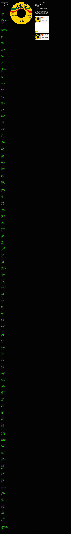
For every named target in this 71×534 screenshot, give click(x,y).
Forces (2, 255)
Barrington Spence (3, 175)
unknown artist (3, 499)
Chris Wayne (2, 208)
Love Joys (2, 360)
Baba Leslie (2, 171)
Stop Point (2, 129)
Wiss (1, 519)
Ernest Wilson (3, 244)
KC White (2, 334)
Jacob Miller (2, 300)
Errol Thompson (3, 248)
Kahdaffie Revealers (3, 89)
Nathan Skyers (3, 392)
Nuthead (2, 399)
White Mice (2, 514)
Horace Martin (3, 287)
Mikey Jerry (2, 381)
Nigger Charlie (3, 394)
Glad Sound (2, 71)
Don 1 (2, 55)
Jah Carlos (2, 302)
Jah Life (2, 82)
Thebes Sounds (3, 137)
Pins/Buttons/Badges (4, 20)
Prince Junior (2, 424)
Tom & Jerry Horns (3, 487)
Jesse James (2, 313)
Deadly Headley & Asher (4, 224)
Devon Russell (3, 228)
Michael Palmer (3, 374)
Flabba (2, 63)
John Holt (2, 319)
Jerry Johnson (3, 312)
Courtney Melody (3, 217)
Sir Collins (2, 121)
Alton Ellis (2, 161)
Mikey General (3, 373)
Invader (2, 77)
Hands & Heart (3, 276)
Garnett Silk (2, 263)
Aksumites (2, 155)
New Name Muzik (3, 104)
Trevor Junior (3, 494)
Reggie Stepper (3, 433)
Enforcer (2, 242)
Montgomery (3, 386)
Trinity (2, 495)
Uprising (2, 143)
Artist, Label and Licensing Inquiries (4, 528)
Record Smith (3, 114)
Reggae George (3, 432)
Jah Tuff (2, 308)
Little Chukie (2, 352)
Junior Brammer (3, 325)
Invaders (2, 295)
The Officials (3, 400)
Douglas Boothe (3, 235)
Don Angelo (2, 231)
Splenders (2, 466)
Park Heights (3, 109)
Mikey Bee (2, 379)
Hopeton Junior (3, 282)
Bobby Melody (3, 190)
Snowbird (2, 124)
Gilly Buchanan (3, 269)
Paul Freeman (3, 413)
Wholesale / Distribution (4, 526)
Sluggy (2, 461)
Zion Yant (2, 149)
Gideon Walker (3, 267)
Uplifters (2, 500)
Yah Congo (2, 148)
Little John (2, 353)
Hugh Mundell (3, 289)
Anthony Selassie (3, 168)
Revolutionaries (3, 434)
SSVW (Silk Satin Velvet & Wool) (4, 468)
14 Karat (2, 31)
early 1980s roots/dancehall (3, 26)
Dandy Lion (2, 222)
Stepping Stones (3, 472)
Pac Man (2, 405)
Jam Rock (2, 85)
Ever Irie (2, 249)
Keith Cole (2, 335)
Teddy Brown (3, 481)
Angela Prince (3, 164)
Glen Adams (2, 273)
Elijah (2, 241)
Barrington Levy (3, 174)
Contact (2, 530)
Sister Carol (2, 458)
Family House (3, 61)
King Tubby (2, 341)
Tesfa (2, 136)
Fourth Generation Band (4, 256)
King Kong (2, 340)
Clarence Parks (3, 210)
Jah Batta (2, 301)
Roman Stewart (3, 440)
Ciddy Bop (2, 209)
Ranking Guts (3, 426)
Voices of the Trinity (3, 507)
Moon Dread (2, 387)
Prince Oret (2, 425)
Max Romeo (2, 367)
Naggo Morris (3, 391)
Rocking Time (3, 115)
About (2, 522)
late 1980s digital (3, 29)
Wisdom (2, 147)
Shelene (2, 452)
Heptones (2, 281)
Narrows (2, 102)
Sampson (2, 447)
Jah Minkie (2, 307)
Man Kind (2, 96)
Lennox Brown (3, 346)
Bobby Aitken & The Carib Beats (3, 185)
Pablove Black (3, 404)
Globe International (3, 72)
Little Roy (2, 354)
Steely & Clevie (3, 469)
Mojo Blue (2, 385)
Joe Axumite (2, 315)
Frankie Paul (2, 260)
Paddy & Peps (3, 407)
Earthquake (2, 57)
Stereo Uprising (3, 128)
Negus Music (3, 103)
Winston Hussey (3, 518)
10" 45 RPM (2, 14)
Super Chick (2, 479)
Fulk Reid (2, 262)
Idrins (2, 76)
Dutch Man (2, 236)
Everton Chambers (3, 250)
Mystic (2, 388)
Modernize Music (3, 98)
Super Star (2, 130)
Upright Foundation (3, 501)
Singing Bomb (3, 454)
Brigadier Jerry (3, 195)
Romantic (2, 116)
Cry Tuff (2, 51)
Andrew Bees (3, 162)
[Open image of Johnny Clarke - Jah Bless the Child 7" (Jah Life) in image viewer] (21, 13)
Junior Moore (3, 327)
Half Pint (2, 275)
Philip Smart (2, 418)
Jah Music (2, 84)
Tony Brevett (3, 488)
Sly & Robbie (2, 123)
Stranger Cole (3, 475)
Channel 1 (2, 43)
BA (1, 37)
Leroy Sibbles (3, 347)
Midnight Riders (3, 375)
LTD (1, 95)
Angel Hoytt (2, 163)
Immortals (2, 293)
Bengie (2, 177)
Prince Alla (2, 420)
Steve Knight (2, 473)
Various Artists (3, 505)
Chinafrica (2, 205)
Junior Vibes (2, 333)
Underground (3, 142)
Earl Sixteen (2, 237)
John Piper (2, 320)
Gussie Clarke (3, 274)
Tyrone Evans (3, 498)
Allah (1, 35)
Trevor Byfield (3, 493)
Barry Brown (2, 176)
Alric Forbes (2, 158)
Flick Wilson (2, 254)
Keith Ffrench (3, 336)
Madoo (2, 362)
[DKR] (4, 4)
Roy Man (2, 445)
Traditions (2, 492)
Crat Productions (3, 50)
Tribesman (2, 140)
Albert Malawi (3, 157)
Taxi (1, 135)
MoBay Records (3, 97)
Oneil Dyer (2, 401)
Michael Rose (3, 372)
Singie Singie (2, 453)
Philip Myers (2, 417)
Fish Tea (2, 62)
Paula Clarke (2, 414)
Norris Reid (2, 398)
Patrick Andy (3, 411)
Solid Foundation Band (4, 464)
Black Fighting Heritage (4, 38)
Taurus (2, 134)
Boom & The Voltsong (4, 192)
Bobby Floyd (3, 189)
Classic (2, 48)
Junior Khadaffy (3, 326)
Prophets (2, 111)
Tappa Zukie (2, 480)
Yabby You (2, 520)
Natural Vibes (3, 393)
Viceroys (2, 506)
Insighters (2, 294)
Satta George (3, 448)
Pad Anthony (2, 406)
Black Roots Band (3, 183)
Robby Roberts (3, 435)
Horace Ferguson (3, 286)
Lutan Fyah (2, 361)
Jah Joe (2, 305)
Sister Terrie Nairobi (3, 459)
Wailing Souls (3, 508)
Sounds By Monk (3, 127)
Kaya (1, 90)
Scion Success (3, 451)
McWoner (2, 368)
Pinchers (2, 419)
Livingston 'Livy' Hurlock (4, 355)
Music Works (3, 101)
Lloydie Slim (2, 359)
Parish (2, 108)
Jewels (2, 314)
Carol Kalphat (3, 202)
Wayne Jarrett (3, 512)
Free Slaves (2, 67)
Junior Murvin (3, 328)
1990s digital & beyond (4, 30)
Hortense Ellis (3, 288)
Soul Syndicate (3, 465)
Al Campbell (2, 156)
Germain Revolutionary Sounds (4, 70)
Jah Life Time (3, 83)
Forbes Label (2, 64)
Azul (1, 170)
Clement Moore (3, 211)
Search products (3, 12)
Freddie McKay (3, 261)
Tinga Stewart (3, 486)
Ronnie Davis (2, 441)
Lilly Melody (2, 349)
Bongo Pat (2, 191)
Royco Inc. (2, 117)
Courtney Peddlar (3, 218)
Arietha (2, 36)
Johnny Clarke (3, 321)
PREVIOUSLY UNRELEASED (3, 22)
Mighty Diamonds (3, 378)
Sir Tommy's (2, 122)
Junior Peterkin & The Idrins (4, 330)
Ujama (2, 141)
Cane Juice (2, 198)
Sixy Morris (2, 460)
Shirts (2, 19)
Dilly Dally (2, 229)
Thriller (2, 485)
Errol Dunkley (3, 247)
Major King (2, 365)
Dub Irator (2, 56)
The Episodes (3, 243)
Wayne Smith (2, 513)
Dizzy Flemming (3, 230)
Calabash (2, 197)
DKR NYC (2, 54)
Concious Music (3, 49)
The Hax (2, 280)
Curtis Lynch (2, 221)
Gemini (2, 68)
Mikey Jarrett (3, 380)
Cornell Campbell (3, 216)
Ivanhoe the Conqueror (4, 78)
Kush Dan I (2, 342)
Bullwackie (2, 42)
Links (2, 529)
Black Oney (2, 182)
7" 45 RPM (2, 13)
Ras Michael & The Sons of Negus (4, 429)
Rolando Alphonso (3, 439)
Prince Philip (2, 110)
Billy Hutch (2, 181)
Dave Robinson (3, 223)
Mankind (2, 366)
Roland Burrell (3, 438)
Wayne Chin (2, 511)
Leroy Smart (2, 348)
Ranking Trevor (3, 427)
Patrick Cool (2, 412)
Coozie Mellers (3, 215)
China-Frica (2, 44)
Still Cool (2, 474)
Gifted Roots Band (3, 268)
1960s (2, 23)
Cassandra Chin (3, 203)
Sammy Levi (2, 446)
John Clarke (2, 318)
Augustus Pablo (3, 169)
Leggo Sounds (3, 91)
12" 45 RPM (2, 15)
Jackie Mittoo (3, 299)
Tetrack (2, 482)
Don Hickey (2, 234)
